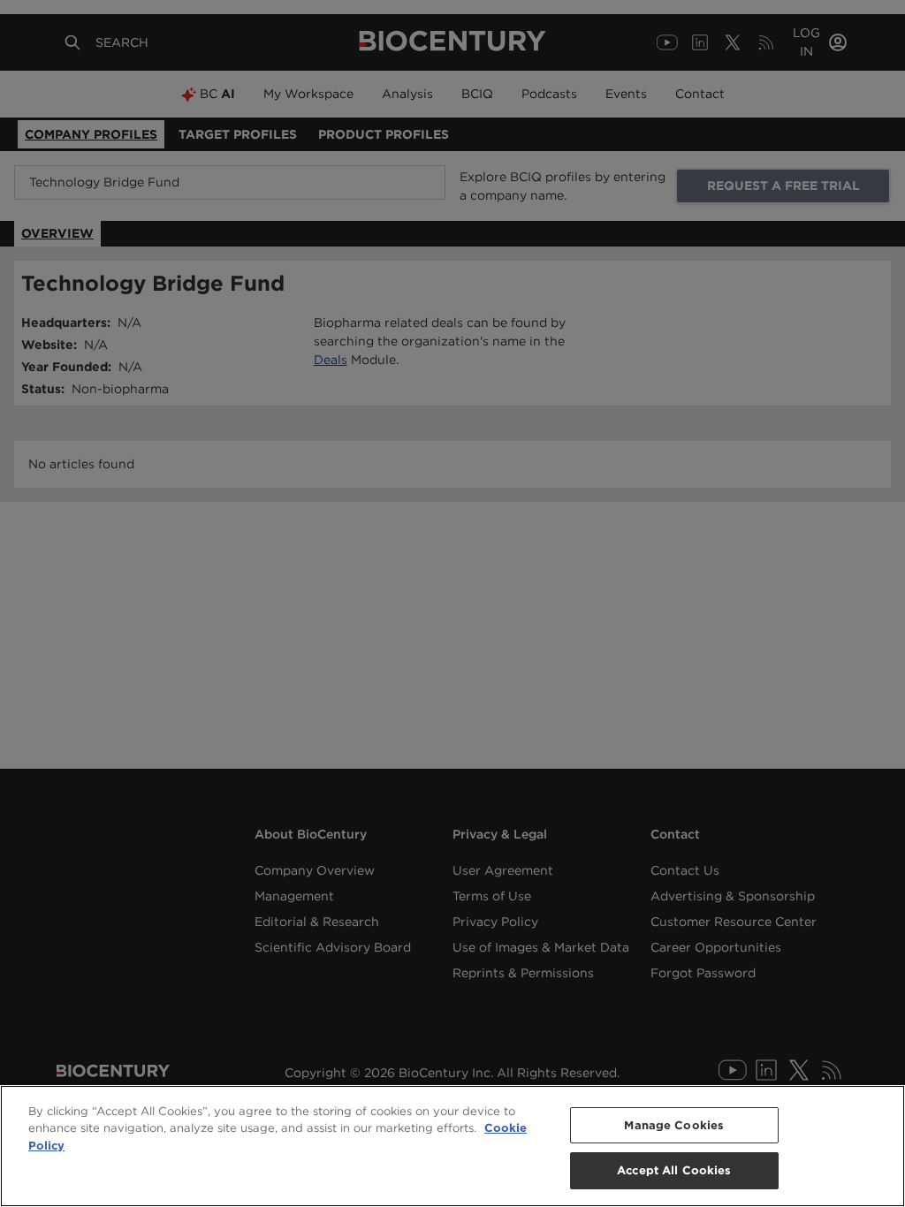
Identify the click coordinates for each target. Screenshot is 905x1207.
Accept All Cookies (674, 1170)
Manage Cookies (674, 1125)
